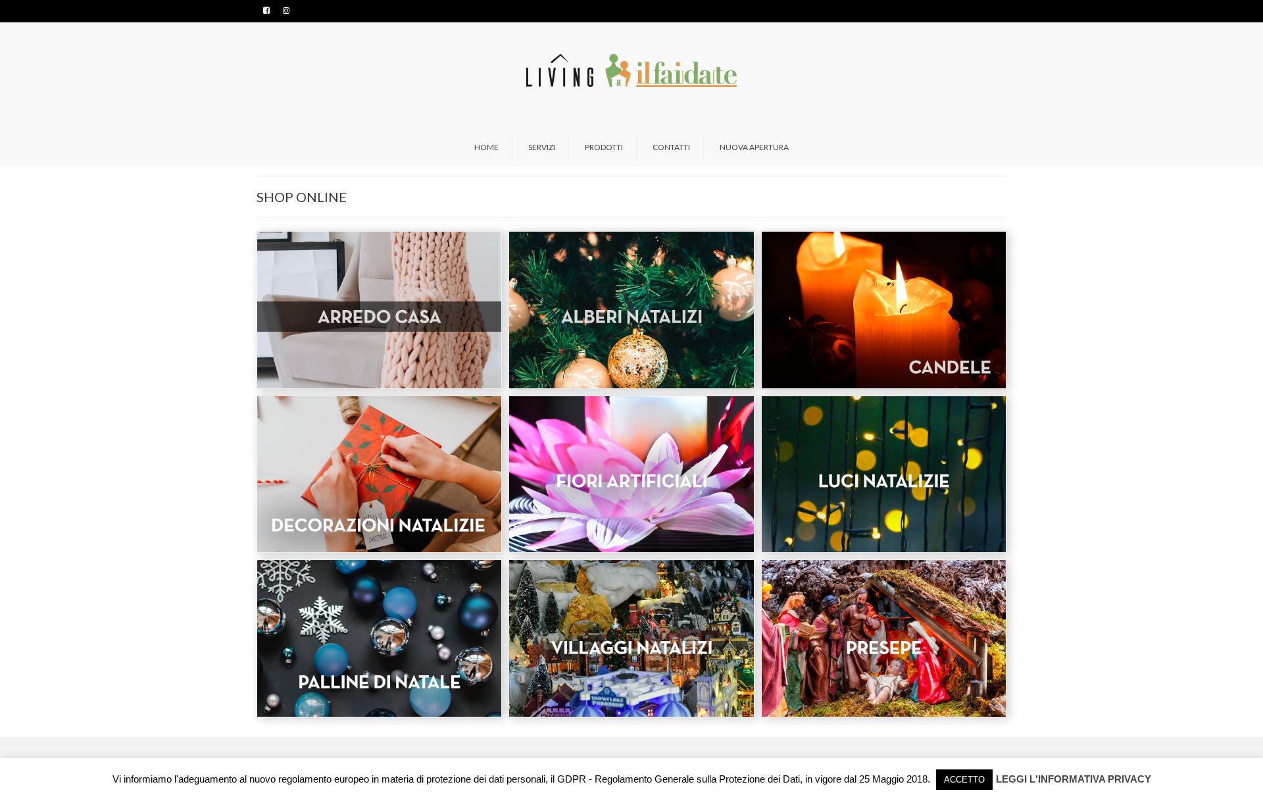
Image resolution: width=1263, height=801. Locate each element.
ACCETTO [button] (964, 780)
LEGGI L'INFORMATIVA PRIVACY (1073, 779)
